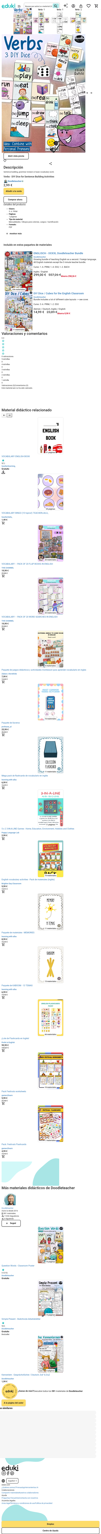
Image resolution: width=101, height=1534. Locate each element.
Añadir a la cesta (14, 191)
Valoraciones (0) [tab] (8, 385)
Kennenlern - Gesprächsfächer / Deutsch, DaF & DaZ (26, 1375)
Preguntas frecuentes (10, 1498)
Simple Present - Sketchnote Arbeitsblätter (21, 1319)
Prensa (19, 1487)
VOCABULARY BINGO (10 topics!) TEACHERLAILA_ (25, 513)
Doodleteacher (15, 181)
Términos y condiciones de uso (22, 1503)
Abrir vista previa (16, 156)
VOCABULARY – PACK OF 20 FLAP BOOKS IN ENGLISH (27, 564)
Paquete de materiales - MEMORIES (18, 932)
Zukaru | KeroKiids (9, 674)
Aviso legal (6, 1503)
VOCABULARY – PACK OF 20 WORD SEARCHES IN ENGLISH (29, 617)
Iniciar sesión (12, 404)
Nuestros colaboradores (29, 1493)
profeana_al (7, 727)
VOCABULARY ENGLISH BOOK (16, 456)
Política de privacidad (43, 1503)
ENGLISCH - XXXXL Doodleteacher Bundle (58, 253)
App (23, 1487)
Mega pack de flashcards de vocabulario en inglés (25, 775)
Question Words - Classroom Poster (18, 1265)
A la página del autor (13, 1403)
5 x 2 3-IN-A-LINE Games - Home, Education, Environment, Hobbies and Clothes (38, 828)
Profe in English (8, 1042)
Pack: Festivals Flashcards (14, 1144)
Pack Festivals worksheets (14, 1091)
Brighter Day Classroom (11, 883)
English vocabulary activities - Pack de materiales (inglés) (28, 879)
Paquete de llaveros (11, 723)
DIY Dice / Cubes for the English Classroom (59, 293)
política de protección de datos (31, 400)
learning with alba (9, 780)
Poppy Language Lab (10, 833)
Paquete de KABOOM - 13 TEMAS (17, 985)
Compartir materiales (10, 1493)
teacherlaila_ (7, 517)
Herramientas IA (31, 1487)
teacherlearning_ (9, 466)
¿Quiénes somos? (9, 1487)
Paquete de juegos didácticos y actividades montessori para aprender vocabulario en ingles (44, 670)
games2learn (7, 1095)
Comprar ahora (15, 199)
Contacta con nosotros (28, 1498)
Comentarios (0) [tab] (21, 385)
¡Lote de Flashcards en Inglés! (15, 1038)
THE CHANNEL (8, 568)
